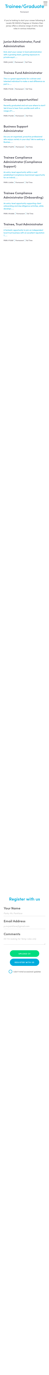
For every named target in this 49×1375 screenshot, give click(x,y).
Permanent (24, 12)
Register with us (24, 962)
